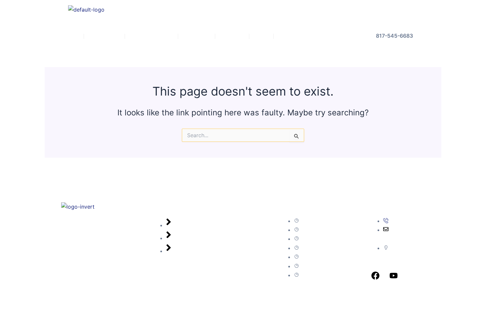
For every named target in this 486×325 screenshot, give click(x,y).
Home (70, 36)
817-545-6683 (394, 35)
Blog (261, 36)
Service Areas (148, 36)
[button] (104, 36)
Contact (289, 36)
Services (101, 36)
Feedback (196, 36)
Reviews (232, 36)
